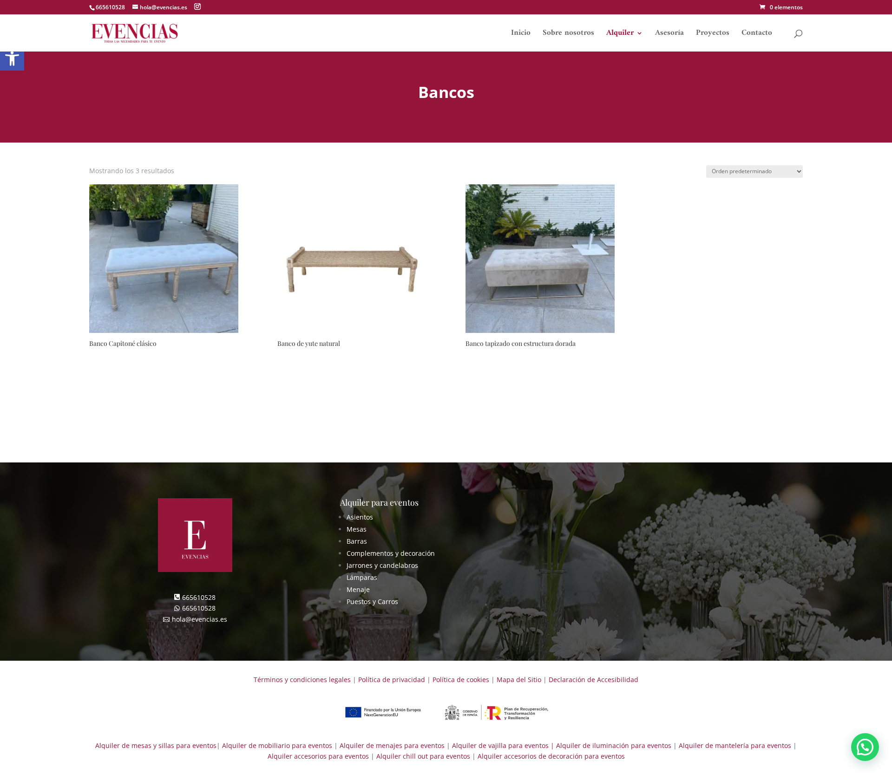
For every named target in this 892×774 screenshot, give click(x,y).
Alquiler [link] (620, 35)
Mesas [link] (357, 529)
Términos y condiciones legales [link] (302, 679)
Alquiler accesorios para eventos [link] (318, 756)
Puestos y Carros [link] (372, 601)
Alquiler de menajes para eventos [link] (391, 745)
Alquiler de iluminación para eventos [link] (613, 745)
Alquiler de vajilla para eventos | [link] (503, 745)
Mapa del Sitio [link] (519, 679)
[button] (197, 6)
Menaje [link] (358, 589)
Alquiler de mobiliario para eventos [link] (277, 745)
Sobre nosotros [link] (568, 35)
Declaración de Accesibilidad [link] (593, 679)
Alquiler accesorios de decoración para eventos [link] (551, 756)
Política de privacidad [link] (391, 679)
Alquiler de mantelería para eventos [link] (735, 745)
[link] (781, 7)
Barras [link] (357, 541)
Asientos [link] (360, 517)
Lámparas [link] (362, 577)
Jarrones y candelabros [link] (382, 565)
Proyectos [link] (712, 35)
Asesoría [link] (669, 35)
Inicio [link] (521, 35)
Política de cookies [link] (461, 679)
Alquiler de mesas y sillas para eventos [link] (155, 745)
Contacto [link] (756, 35)
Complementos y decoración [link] (391, 553)
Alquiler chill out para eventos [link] (423, 756)
